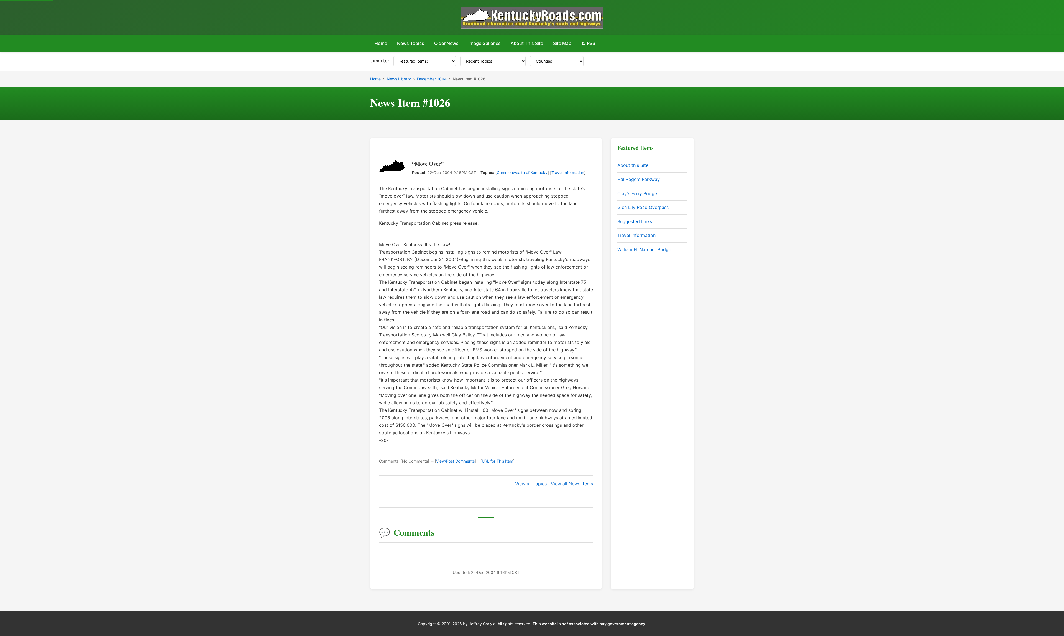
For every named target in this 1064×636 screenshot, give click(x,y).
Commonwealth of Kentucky (522, 172)
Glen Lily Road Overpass (643, 207)
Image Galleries (485, 43)
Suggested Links (634, 221)
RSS (591, 43)
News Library (399, 78)
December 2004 (432, 78)
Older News (446, 43)
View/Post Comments (455, 461)
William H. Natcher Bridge (644, 249)
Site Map (562, 43)
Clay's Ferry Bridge (637, 193)
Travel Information (567, 172)
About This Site (527, 43)
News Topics (410, 43)
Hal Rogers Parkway (638, 179)
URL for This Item (497, 461)
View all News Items (572, 483)
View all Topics (531, 483)
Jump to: (379, 60)
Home (381, 43)
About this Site (632, 165)
